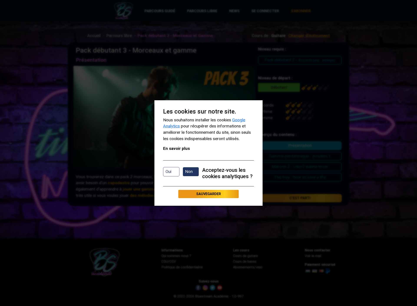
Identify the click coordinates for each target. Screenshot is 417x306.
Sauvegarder (208, 194)
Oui (168, 171)
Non (189, 171)
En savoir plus (176, 148)
